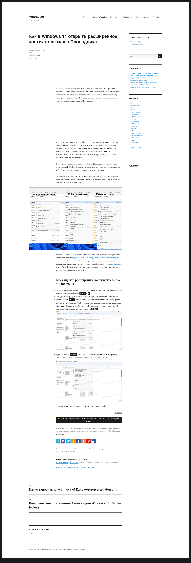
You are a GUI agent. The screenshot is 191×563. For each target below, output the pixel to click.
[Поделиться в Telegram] (58, 441)
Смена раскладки (143, 17)
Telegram (115, 418)
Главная (86, 17)
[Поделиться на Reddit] (83, 441)
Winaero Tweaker (100, 17)
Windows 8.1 (136, 124)
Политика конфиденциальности (47, 549)
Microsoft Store (137, 112)
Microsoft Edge (137, 138)
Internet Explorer (137, 135)
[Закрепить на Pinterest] (88, 441)
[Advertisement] (89, 68)
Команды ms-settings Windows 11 (140, 80)
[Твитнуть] (68, 441)
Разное (132, 145)
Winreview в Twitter (136, 44)
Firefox (134, 131)
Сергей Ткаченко (63, 462)
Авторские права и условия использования (72, 549)
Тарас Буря (75, 462)
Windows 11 (115, 17)
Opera (134, 140)
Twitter (88, 421)
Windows (77, 449)
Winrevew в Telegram (136, 42)
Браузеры (133, 129)
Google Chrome (137, 133)
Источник (118, 412)
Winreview (37, 16)
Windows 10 (127, 17)
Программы (134, 142)
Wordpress (133, 126)
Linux (132, 103)
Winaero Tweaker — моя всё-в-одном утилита (144, 73)
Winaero (33, 534)
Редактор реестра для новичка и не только (143, 87)
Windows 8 (135, 122)
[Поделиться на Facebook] (78, 441)
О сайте (156, 17)
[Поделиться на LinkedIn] (94, 441)
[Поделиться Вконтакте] (63, 441)
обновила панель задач (113, 264)
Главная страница (67, 449)
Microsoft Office (135, 105)
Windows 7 (135, 119)
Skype (132, 108)
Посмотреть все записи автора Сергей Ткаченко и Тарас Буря (75, 467)
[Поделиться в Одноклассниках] (73, 441)
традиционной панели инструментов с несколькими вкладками (95, 257)
